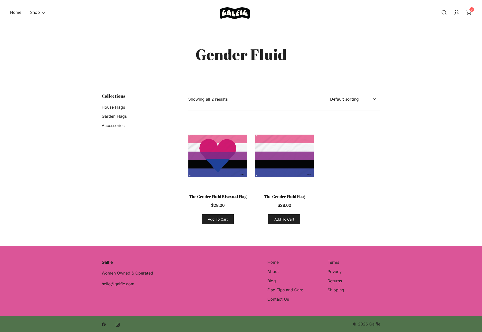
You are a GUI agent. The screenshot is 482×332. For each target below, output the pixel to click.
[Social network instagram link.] (118, 323)
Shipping (336, 289)
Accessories (113, 125)
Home (15, 12)
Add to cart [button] (218, 219)
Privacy (335, 271)
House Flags (113, 107)
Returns (335, 280)
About (273, 271)
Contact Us (278, 299)
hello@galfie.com (118, 283)
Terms (333, 262)
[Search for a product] (444, 12)
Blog (271, 280)
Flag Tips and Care (285, 289)
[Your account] (457, 12)
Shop (35, 12)
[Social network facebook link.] (104, 323)
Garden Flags (114, 116)
